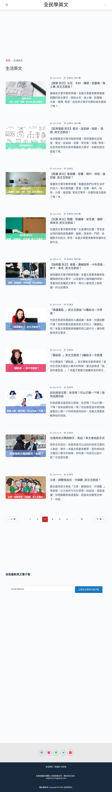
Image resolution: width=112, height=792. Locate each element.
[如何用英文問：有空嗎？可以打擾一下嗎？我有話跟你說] (26, 402)
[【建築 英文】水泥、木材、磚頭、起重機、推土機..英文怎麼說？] (26, 92)
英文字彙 (77, 78)
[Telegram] (63, 753)
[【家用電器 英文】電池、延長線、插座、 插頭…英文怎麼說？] (26, 138)
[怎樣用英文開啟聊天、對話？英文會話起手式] (26, 445)
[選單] (7, 5)
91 (82, 519)
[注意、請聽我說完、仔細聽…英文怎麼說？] (26, 487)
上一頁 (13, 519)
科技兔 (63, 767)
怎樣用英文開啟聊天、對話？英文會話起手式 (77, 438)
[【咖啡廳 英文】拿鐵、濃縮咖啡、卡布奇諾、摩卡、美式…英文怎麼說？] (26, 274)
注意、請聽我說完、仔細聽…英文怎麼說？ (75, 480)
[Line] (56, 753)
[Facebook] (42, 753)
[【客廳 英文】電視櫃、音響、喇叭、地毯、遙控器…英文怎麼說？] (26, 183)
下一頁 (99, 519)
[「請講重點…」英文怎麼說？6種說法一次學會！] (26, 319)
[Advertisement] (56, 30)
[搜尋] (105, 5)
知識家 (57, 767)
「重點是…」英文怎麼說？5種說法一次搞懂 (76, 355)
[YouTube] (70, 753)
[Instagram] (49, 753)
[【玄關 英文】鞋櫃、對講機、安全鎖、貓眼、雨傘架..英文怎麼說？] (26, 228)
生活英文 (70, 78)
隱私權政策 (43, 787)
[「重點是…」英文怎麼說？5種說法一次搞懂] (26, 360)
